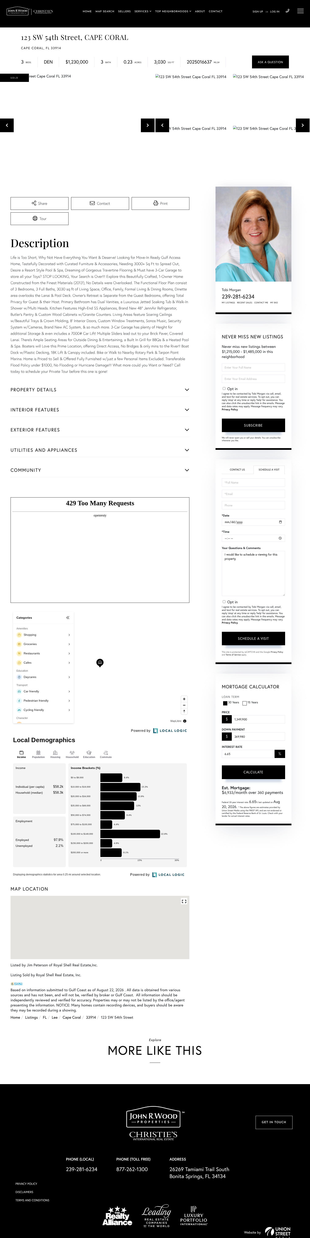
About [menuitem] (200, 11)
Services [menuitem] (141, 11)
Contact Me (261, 302)
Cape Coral (72, 1017)
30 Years (233, 702)
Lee (55, 1017)
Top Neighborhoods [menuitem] (171, 11)
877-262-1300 (132, 1169)
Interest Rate (232, 747)
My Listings (228, 302)
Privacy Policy (230, 409)
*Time (225, 532)
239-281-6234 (287, 11)
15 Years (253, 702)
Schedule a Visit (269, 469)
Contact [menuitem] (215, 11)
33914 (91, 1017)
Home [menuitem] (87, 11)
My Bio (274, 302)
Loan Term (230, 697)
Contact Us (237, 469)
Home (15, 1017)
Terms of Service (233, 654)
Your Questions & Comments (241, 548)
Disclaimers (24, 1192)
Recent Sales (244, 302)
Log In (274, 12)
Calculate (253, 772)
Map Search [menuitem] (105, 11)
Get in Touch (274, 1122)
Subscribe (253, 425)
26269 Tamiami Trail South (199, 1173)
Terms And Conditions (32, 1200)
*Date (225, 515)
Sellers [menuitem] (124, 11)
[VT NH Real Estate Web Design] (277, 1232)
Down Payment (233, 729)
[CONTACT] (270, 62)
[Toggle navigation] (300, 11)
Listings (31, 1017)
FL (45, 1017)
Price (226, 712)
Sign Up (258, 12)
